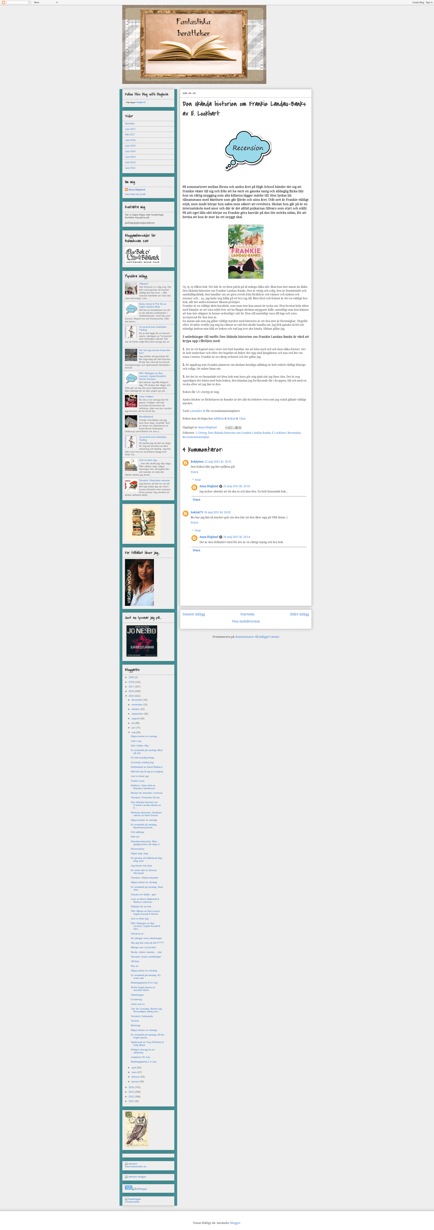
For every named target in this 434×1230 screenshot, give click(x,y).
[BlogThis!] (230, 427)
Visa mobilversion (246, 621)
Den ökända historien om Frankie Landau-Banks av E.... (146, 805)
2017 (132, 686)
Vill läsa (135, 961)
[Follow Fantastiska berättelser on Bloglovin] (136, 103)
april (134, 1067)
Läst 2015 (130, 145)
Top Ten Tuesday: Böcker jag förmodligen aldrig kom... (146, 1010)
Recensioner (137, 848)
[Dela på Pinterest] (240, 427)
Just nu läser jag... (149, 460)
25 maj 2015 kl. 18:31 (218, 461)
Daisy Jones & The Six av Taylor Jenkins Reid (152, 305)
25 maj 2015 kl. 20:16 (236, 486)
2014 (132, 1087)
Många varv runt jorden (143, 947)
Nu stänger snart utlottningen (146, 938)
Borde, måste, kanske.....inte (146, 952)
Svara (194, 472)
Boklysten (197, 461)
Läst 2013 (130, 156)
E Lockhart (279, 432)
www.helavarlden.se (135, 1166)
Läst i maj (136, 741)
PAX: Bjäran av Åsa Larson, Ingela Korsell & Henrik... (145, 912)
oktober (136, 709)
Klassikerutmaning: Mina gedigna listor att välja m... (146, 843)
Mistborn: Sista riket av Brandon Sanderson (143, 787)
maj (134, 732)
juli (133, 723)
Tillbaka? (144, 283)
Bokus (231, 418)
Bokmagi (135, 1025)
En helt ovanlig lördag (142, 757)
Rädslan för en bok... (142, 906)
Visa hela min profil (135, 194)
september (138, 713)
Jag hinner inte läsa (141, 865)
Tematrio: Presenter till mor (145, 797)
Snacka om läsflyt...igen (143, 894)
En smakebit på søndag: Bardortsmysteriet (144, 826)
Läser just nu (138, 1004)
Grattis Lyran (138, 780)
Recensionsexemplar (196, 437)
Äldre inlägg (299, 614)
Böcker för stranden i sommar (147, 793)
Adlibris (218, 418)
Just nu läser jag (140, 776)
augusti (136, 718)
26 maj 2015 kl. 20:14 (236, 537)
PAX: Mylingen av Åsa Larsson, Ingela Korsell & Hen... (145, 926)
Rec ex (134, 966)
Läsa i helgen (146, 396)
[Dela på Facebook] (236, 427)
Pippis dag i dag (139, 853)
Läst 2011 (130, 168)
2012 (132, 1096)
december (137, 699)
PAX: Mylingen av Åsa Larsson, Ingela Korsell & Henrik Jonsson (152, 376)
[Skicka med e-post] (227, 427)
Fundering (136, 999)
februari (136, 1076)
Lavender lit (197, 411)
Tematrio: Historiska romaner (154, 480)
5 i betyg (201, 432)
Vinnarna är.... (138, 933)
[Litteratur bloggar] (135, 1176)
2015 (132, 696)
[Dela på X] (233, 427)
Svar (198, 479)
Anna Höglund (209, 486)
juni (134, 727)
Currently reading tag (142, 762)
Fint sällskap (137, 832)
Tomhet (135, 1020)
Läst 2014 (130, 151)
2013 (132, 1091)
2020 (132, 677)
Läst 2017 (130, 129)
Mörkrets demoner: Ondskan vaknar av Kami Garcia (146, 814)
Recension (294, 432)
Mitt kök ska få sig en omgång (147, 771)
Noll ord (135, 836)
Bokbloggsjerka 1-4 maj (143, 1061)
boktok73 (197, 512)
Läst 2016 (130, 140)
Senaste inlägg (194, 614)
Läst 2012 (130, 162)
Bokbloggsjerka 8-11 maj (144, 982)
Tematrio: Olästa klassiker (145, 877)
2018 (132, 682)
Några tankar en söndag (144, 736)
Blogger (235, 1223)
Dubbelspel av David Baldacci (147, 767)
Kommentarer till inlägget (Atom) (257, 636)
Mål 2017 (130, 134)
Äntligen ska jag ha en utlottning (143, 1051)
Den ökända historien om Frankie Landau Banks (239, 432)
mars (135, 1072)
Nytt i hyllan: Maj (140, 745)
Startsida (247, 614)
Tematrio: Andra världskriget (146, 956)
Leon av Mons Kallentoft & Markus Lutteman (145, 900)
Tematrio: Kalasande (142, 1016)
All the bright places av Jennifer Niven (143, 989)
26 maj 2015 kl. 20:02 (217, 512)
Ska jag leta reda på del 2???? (147, 942)
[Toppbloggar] (133, 1199)
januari (136, 1081)
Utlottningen (137, 994)
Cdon (242, 418)
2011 (131, 1101)
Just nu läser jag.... (141, 918)
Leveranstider (132, 1201)
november (137, 704)
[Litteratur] (131, 1163)
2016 (132, 691)
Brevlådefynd (146, 416)
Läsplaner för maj (140, 1057)
